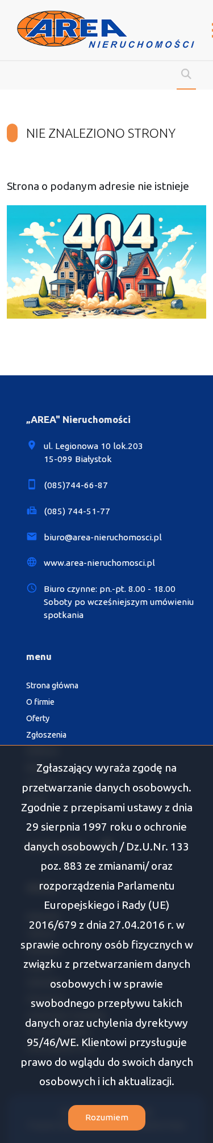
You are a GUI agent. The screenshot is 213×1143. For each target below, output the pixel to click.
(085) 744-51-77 (77, 511)
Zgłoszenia (46, 734)
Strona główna (52, 685)
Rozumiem (106, 1117)
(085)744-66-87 (76, 485)
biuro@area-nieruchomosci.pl (103, 537)
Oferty (37, 718)
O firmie (40, 701)
